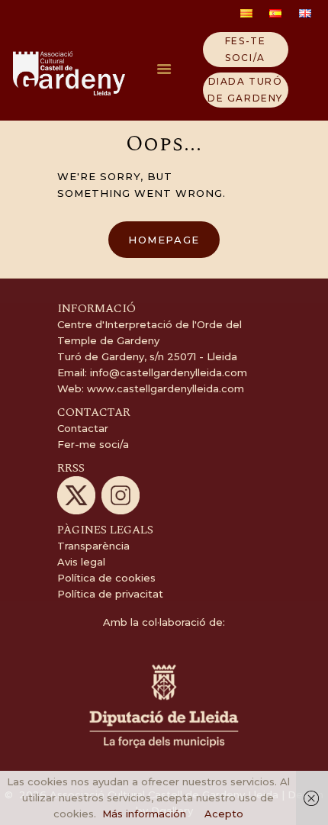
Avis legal (81, 562)
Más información (144, 813)
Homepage (164, 240)
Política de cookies (106, 578)
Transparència (93, 546)
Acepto (223, 813)
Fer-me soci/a (93, 444)
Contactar (82, 428)
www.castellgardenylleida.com (164, 388)
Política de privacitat (110, 594)
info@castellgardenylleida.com (168, 372)
